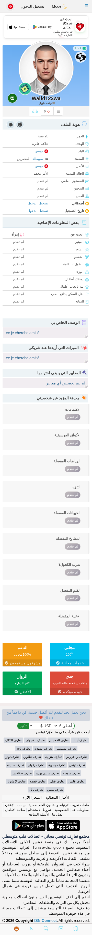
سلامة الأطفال (15, 810)
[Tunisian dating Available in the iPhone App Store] (62, 822)
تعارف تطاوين (32, 757)
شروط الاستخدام (40, 810)
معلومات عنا (80, 810)
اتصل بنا (58, 814)
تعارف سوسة (71, 773)
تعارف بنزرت (53, 757)
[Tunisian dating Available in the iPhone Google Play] (28, 822)
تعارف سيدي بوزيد (47, 773)
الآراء (26, 797)
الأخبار (65, 797)
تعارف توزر (12, 757)
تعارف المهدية (43, 748)
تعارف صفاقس (22, 773)
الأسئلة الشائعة (38, 814)
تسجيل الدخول (32, 6)
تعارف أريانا (80, 740)
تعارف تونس (77, 765)
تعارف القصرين (58, 740)
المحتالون (51, 797)
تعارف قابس (76, 781)
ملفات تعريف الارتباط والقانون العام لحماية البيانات (53, 805)
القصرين (23, 158)
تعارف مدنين (55, 789)
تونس (39, 151)
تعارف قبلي (57, 781)
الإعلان (10, 805)
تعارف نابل (36, 789)
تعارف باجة (23, 748)
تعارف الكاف (13, 740)
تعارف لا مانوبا (17, 781)
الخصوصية (61, 810)
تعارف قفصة (37, 781)
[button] (86, 6)
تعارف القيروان (35, 740)
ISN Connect (45, 920)
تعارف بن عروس (76, 757)
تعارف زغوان (36, 765)
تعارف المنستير (66, 748)
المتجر (37, 797)
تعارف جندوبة (56, 765)
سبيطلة (37, 159)
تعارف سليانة (15, 765)
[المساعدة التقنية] (16, 929)
